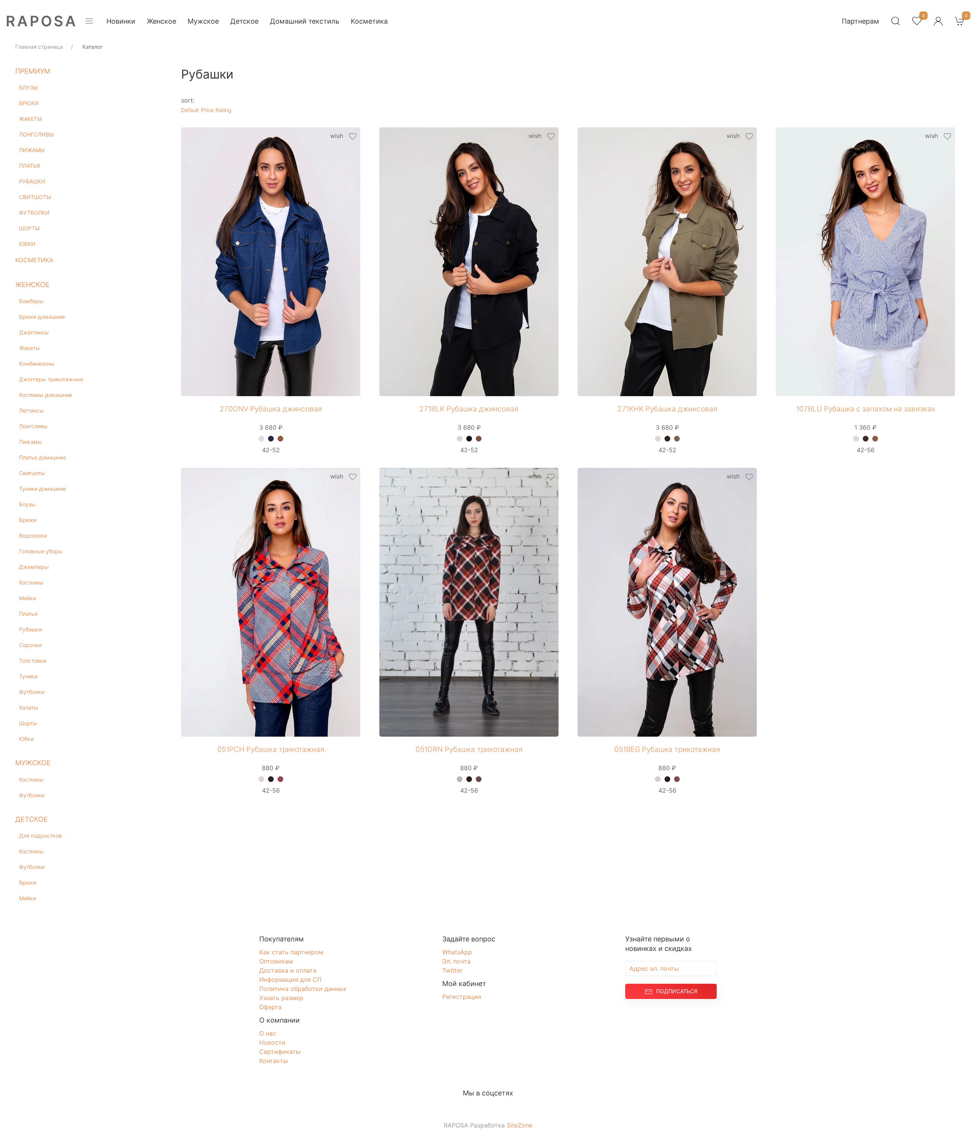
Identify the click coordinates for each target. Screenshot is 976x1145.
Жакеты (29, 348)
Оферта (270, 1007)
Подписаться (676, 991)
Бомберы (31, 301)
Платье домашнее (42, 457)
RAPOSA (42, 21)
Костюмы (31, 582)
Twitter (452, 970)
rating (223, 110)
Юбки (26, 738)
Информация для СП (290, 979)
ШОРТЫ (29, 228)
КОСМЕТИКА (34, 260)
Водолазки (33, 535)
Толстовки (32, 660)
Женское (161, 21)
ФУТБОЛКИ (34, 212)
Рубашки (30, 629)
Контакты (273, 1061)
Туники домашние (42, 488)
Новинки (120, 21)
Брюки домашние (42, 316)
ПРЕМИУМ (32, 71)
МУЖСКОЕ (33, 763)
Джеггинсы (34, 332)
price (207, 110)
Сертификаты (279, 1051)
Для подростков (40, 835)
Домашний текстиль (304, 21)
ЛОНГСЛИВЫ (36, 134)
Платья (28, 613)
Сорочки (30, 645)
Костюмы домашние (45, 395)
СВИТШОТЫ (35, 197)
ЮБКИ (27, 244)
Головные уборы (41, 551)
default (190, 110)
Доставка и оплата (287, 970)
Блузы (27, 504)
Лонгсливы (33, 426)
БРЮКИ (29, 103)
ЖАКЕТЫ (30, 119)
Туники (28, 676)
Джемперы (34, 567)
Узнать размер (281, 998)
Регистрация (461, 996)
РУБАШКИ (32, 181)
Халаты (28, 707)
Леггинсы (31, 410)
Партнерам (860, 21)
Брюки (27, 520)
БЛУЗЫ (28, 87)
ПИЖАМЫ (32, 150)
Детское (244, 21)
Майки (27, 598)
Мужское (203, 21)
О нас (267, 1033)
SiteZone (519, 1125)
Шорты (28, 723)
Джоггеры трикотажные (51, 379)
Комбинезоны (37, 363)
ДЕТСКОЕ (31, 819)
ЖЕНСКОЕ (32, 285)
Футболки (31, 692)
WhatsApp (457, 952)
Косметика (369, 21)
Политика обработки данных (303, 988)
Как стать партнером (291, 952)
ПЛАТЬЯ (29, 165)
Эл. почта (456, 961)
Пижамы (30, 441)
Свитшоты (32, 473)
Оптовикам (276, 961)
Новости (272, 1042)
